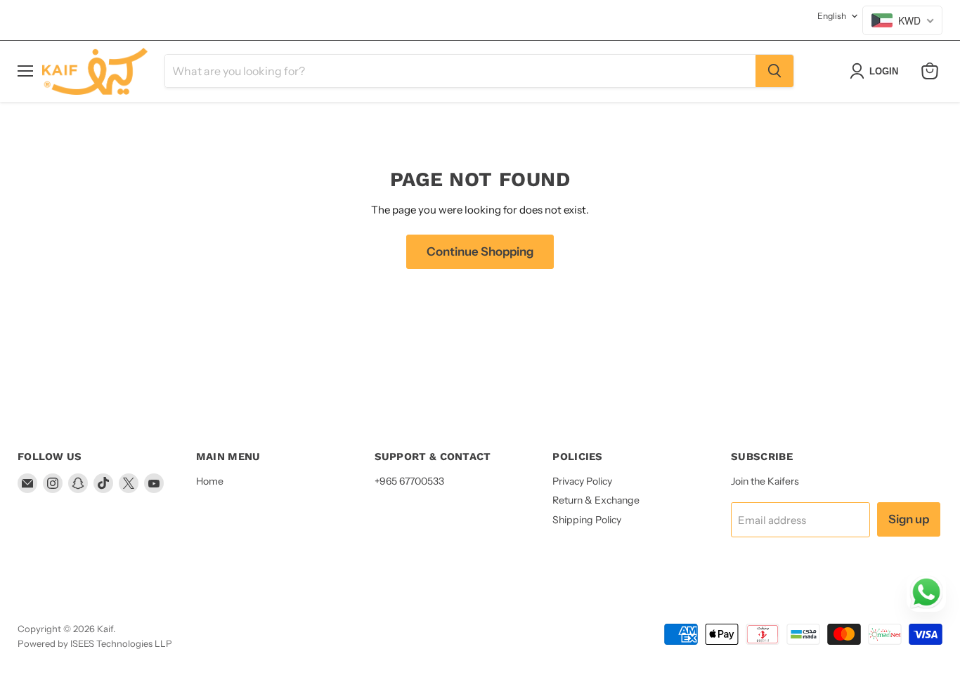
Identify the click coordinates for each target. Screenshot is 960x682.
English (831, 16)
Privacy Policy (582, 481)
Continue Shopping (480, 251)
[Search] (774, 71)
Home (209, 481)
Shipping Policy (586, 519)
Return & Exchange (596, 500)
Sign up (908, 519)
